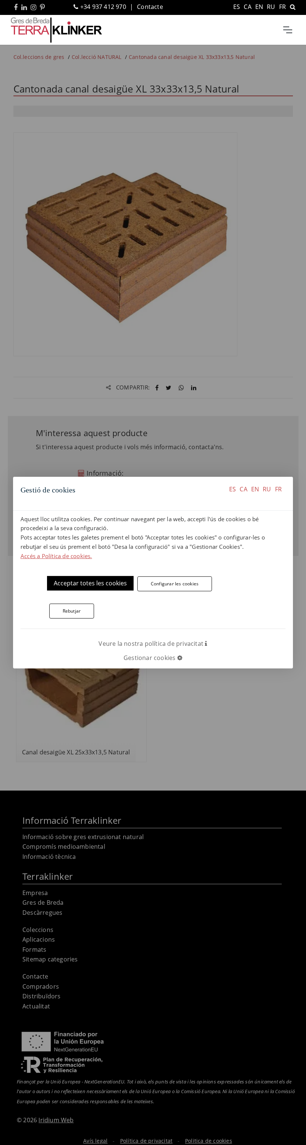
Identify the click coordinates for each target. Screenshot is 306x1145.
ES (232, 489)
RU (267, 489)
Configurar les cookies (175, 584)
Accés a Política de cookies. (56, 555)
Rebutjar (72, 611)
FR (278, 489)
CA (243, 489)
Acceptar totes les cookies (90, 583)
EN (255, 489)
